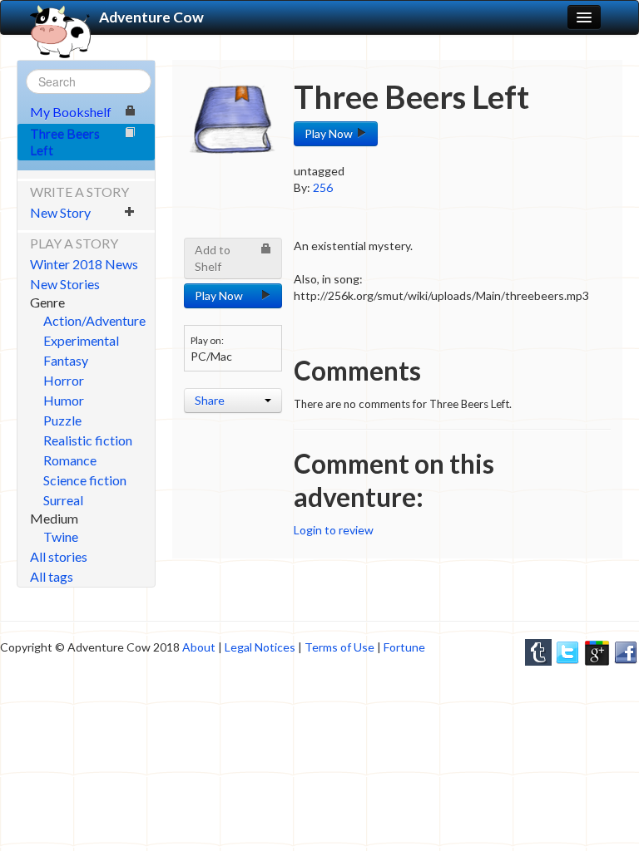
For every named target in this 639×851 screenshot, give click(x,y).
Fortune (404, 647)
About (198, 647)
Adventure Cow (151, 17)
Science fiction (84, 480)
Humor (63, 400)
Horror (63, 380)
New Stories (65, 284)
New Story (60, 212)
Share (210, 400)
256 (323, 187)
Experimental (81, 340)
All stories (58, 556)
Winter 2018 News (84, 264)
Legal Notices (260, 647)
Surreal (63, 500)
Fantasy (65, 360)
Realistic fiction (87, 440)
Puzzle (62, 420)
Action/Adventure (94, 320)
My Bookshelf (70, 112)
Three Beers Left (65, 141)
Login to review (334, 530)
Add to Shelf (212, 258)
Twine (60, 536)
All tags (51, 576)
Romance (70, 460)
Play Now (330, 133)
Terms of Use (339, 647)
